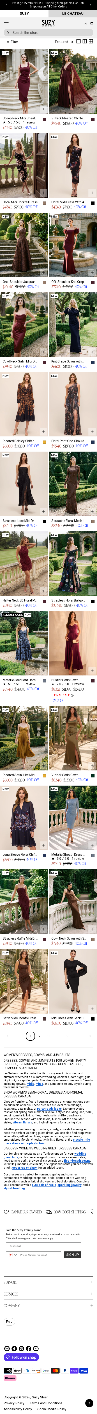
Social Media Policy (51, 1409)
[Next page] (89, 1036)
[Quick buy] (43, 109)
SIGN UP (72, 1255)
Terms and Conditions (46, 1403)
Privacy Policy (14, 1403)
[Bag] (91, 23)
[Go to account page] (86, 23)
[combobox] (48, 32)
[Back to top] (89, 1403)
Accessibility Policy (18, 1409)
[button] (91, 23)
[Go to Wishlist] (79, 23)
